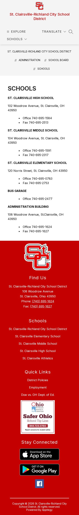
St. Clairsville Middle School (38, 343)
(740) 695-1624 (43, 301)
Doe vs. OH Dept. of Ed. (37, 395)
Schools (43, 68)
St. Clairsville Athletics (37, 358)
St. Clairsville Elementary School (37, 336)
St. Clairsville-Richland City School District (39, 51)
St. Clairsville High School (38, 351)
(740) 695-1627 (41, 306)
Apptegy (47, 509)
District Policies (37, 380)
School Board (59, 60)
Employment (37, 387)
